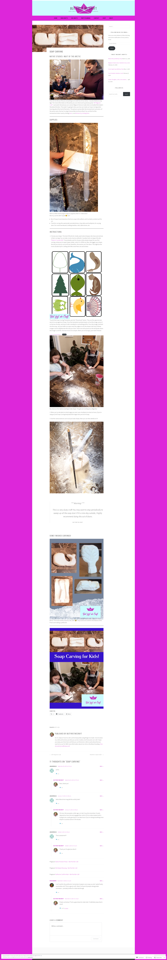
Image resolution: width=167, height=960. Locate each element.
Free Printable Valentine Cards (115, 73)
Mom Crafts (64, 18)
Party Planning (85, 18)
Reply (101, 766)
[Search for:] (119, 26)
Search (126, 94)
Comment (95, 938)
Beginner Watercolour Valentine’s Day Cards (119, 63)
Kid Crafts (74, 18)
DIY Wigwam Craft (56, 754)
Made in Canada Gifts (57, 240)
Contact (96, 18)
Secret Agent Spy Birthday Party (116, 69)
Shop (104, 18)
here (70, 113)
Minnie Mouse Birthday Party (115, 58)
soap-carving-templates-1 (55, 334)
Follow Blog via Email (119, 32)
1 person (66, 908)
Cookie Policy (30, 957)
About (111, 18)
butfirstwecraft (58, 780)
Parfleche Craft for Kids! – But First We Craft (67, 874)
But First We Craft (83, 8)
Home (55, 18)
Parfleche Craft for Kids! (96, 754)
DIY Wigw (96, 103)
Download (64, 334)
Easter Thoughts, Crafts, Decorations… (118, 79)
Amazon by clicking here (82, 113)
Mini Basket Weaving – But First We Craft (66, 868)
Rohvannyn (53, 881)
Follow (112, 48)
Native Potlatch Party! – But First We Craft (66, 862)
